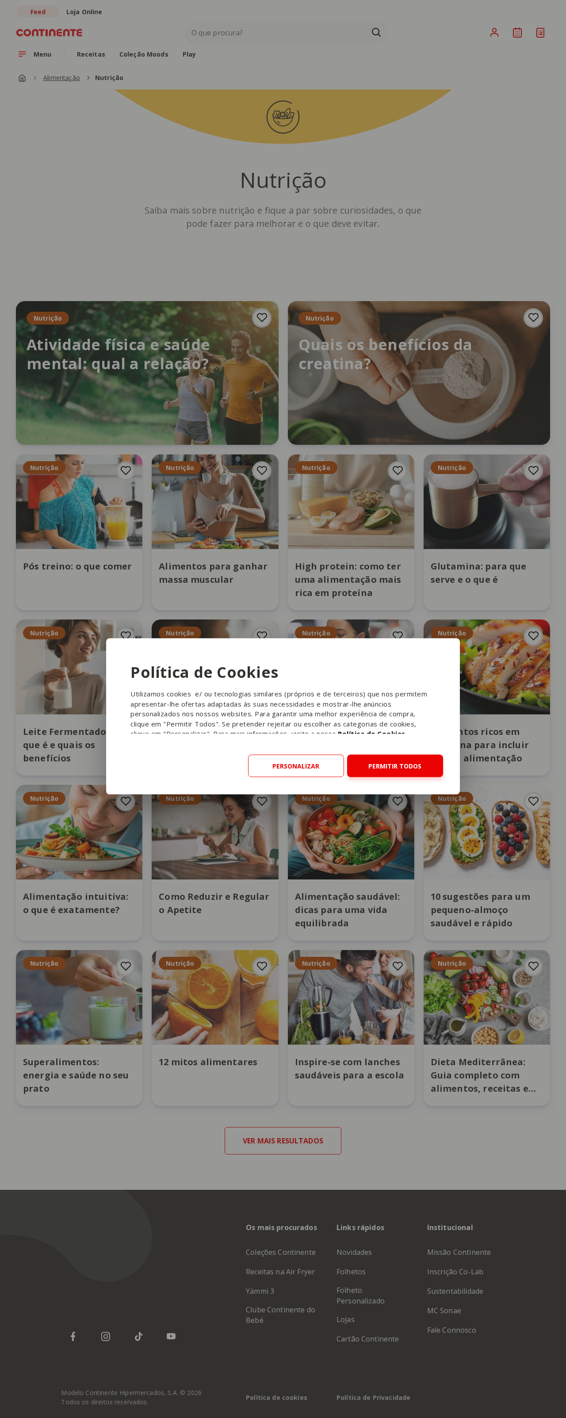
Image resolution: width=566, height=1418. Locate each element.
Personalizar (295, 766)
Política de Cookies (371, 733)
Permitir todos (394, 766)
